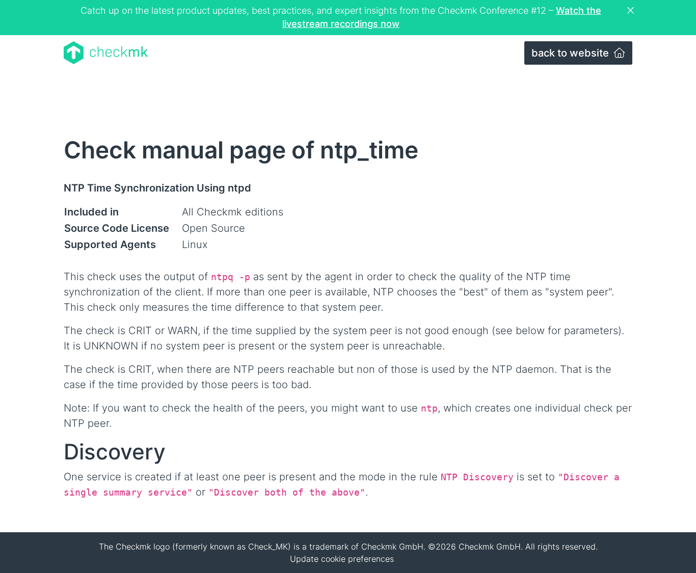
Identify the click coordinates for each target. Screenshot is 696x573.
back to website (571, 53)
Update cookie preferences (342, 559)
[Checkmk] (106, 52)
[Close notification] (631, 10)
